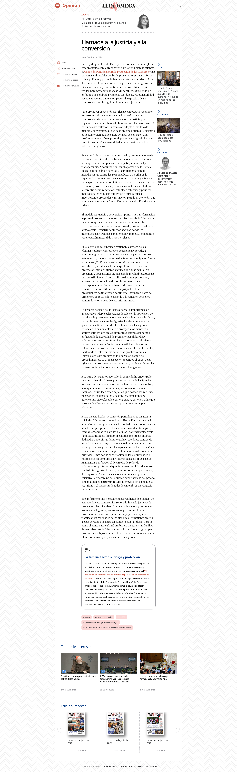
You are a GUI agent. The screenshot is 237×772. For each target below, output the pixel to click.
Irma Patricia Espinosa (98, 18)
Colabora (123, 766)
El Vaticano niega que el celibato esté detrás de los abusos (78, 677)
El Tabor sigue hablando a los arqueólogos (165, 137)
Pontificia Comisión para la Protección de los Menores (107, 627)
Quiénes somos (110, 766)
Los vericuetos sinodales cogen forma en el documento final (154, 677)
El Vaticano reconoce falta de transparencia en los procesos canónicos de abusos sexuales (114, 679)
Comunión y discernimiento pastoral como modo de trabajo (166, 180)
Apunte (85, 15)
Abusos (86, 617)
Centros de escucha (103, 617)
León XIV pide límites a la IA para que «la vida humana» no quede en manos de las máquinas (167, 95)
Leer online (80, 750)
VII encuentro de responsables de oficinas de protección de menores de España (117, 575)
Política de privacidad (138, 766)
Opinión (71, 5)
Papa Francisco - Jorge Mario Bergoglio (100, 622)
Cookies (153, 766)
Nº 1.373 (122, 617)
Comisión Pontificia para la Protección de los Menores (116, 71)
